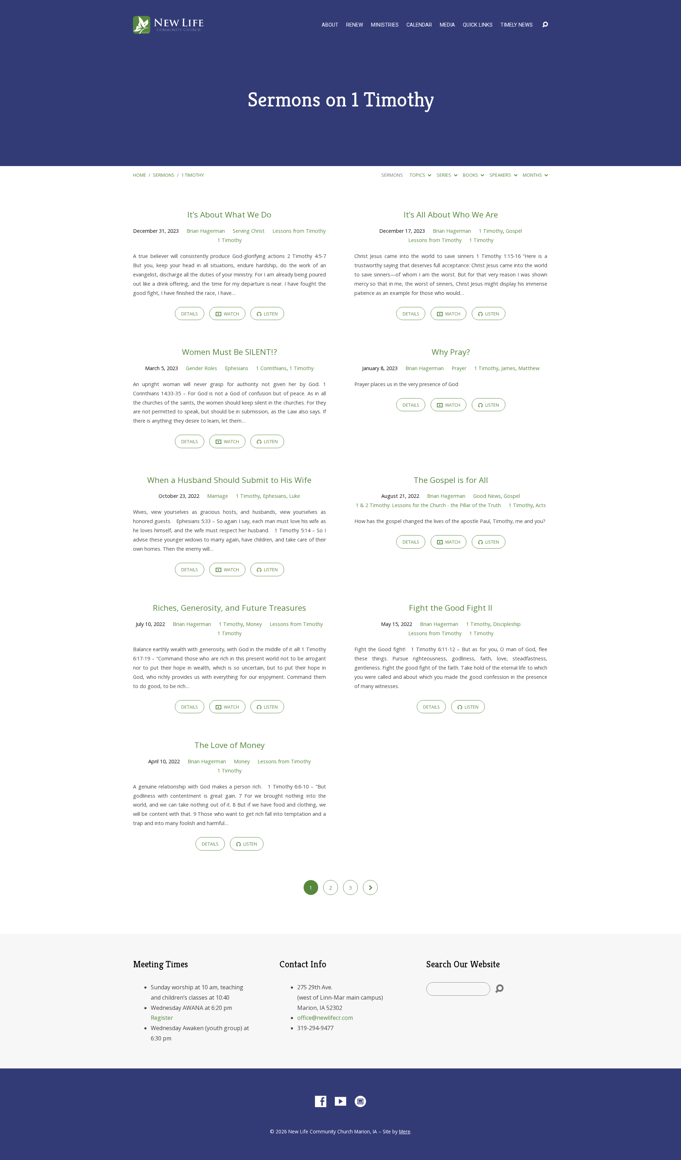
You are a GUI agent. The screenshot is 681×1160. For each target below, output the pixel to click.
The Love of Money (229, 745)
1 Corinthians (271, 368)
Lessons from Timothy (299, 230)
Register (162, 1018)
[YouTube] (340, 1101)
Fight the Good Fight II (450, 607)
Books (471, 175)
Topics (418, 175)
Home (139, 175)
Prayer (459, 368)
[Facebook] (320, 1101)
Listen (270, 314)
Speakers (500, 175)
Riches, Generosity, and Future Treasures (229, 607)
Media (447, 25)
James (508, 368)
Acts (541, 505)
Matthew (528, 368)
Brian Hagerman (206, 230)
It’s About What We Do (229, 214)
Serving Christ (249, 230)
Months (533, 175)
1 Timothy (192, 175)
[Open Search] (545, 25)
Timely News (516, 25)
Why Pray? (451, 351)
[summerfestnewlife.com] (360, 1101)
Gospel (514, 230)
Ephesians (236, 368)
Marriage (217, 496)
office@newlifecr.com (325, 1018)
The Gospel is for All (451, 479)
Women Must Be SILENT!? (229, 351)
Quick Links (478, 25)
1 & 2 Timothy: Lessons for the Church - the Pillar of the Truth (428, 505)
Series (444, 175)
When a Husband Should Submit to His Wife (229, 479)
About (330, 25)
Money (254, 624)
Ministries (385, 25)
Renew (354, 25)
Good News (487, 496)
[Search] (499, 989)
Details (189, 314)
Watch (231, 314)
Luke (294, 496)
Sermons (164, 175)
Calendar (419, 25)
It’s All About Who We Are (451, 214)
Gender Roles (201, 368)
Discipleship (507, 624)
